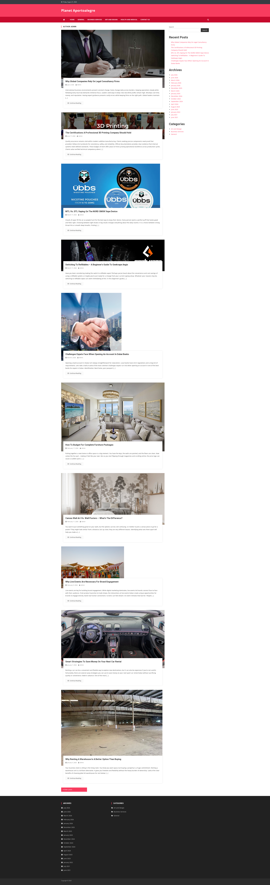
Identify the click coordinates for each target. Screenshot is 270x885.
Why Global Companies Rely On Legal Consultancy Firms (92, 81)
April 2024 (174, 104)
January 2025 (175, 94)
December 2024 (176, 96)
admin (79, 85)
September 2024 (177, 101)
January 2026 (175, 86)
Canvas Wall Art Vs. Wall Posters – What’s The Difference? (93, 518)
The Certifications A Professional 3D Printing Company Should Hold (98, 132)
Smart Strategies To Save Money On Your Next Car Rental (93, 661)
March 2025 (175, 91)
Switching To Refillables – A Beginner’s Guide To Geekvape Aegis (96, 264)
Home (72, 20)
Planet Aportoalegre (78, 10)
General (81, 20)
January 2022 (175, 112)
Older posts (68, 790)
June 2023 (174, 109)
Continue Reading (75, 103)
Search (171, 27)
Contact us (145, 20)
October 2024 (176, 99)
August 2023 (175, 107)
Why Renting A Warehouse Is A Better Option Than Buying (93, 759)
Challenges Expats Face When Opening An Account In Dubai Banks (97, 354)
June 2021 (174, 117)
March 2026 (175, 80)
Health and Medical (129, 20)
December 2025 (176, 88)
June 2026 (174, 78)
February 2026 (176, 83)
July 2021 (174, 115)
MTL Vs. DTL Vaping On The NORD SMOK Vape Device (91, 211)
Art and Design (111, 20)
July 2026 (174, 75)
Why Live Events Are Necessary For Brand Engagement (92, 581)
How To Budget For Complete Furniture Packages (89, 445)
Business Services (95, 20)
